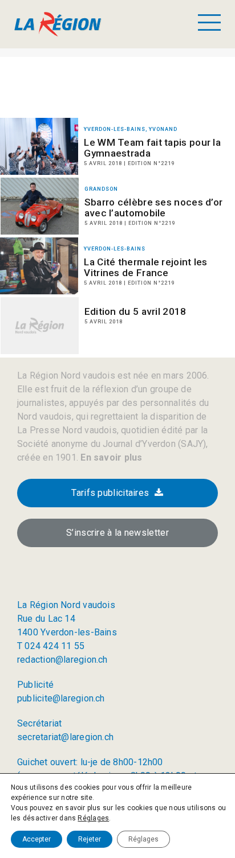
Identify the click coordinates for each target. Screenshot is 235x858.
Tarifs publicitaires (110, 492)
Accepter (36, 839)
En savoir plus (110, 457)
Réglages (93, 818)
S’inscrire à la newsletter (117, 532)
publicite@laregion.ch (61, 698)
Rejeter (89, 839)
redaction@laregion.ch (62, 659)
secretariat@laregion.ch (65, 737)
